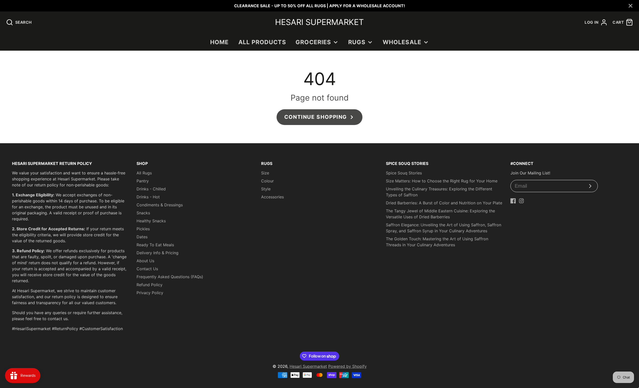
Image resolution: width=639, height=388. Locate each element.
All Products (262, 42)
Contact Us (147, 268)
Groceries (313, 42)
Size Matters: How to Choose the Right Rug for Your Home (441, 180)
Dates (142, 236)
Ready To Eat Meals (155, 244)
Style (266, 188)
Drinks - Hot (148, 196)
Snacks (143, 212)
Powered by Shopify (347, 366)
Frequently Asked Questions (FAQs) (170, 276)
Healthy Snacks (151, 220)
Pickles (143, 228)
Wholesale (402, 42)
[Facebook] (513, 201)
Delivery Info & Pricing (157, 252)
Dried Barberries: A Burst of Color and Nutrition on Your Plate (444, 202)
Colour (267, 180)
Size (265, 172)
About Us (145, 260)
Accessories (272, 196)
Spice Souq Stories (404, 172)
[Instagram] (521, 201)
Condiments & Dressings (160, 204)
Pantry (143, 180)
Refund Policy (149, 284)
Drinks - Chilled (151, 188)
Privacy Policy (150, 292)
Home (219, 42)
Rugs (357, 42)
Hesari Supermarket (308, 366)
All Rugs (144, 172)
